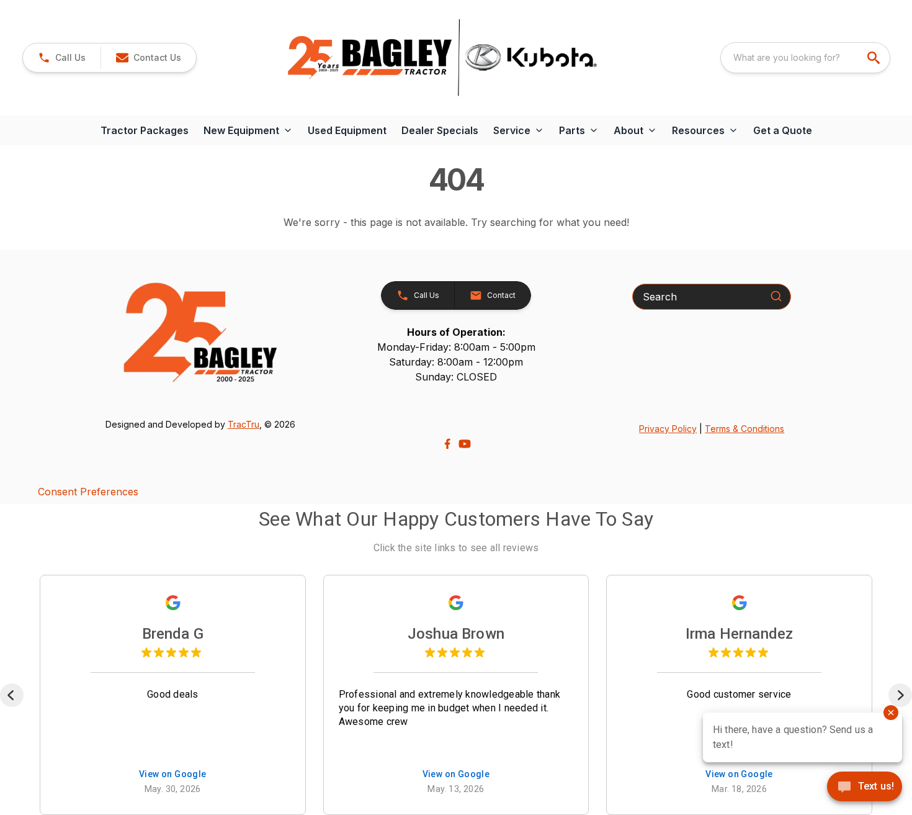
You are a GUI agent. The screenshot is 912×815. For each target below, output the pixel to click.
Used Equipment (347, 130)
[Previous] (12, 695)
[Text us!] (864, 787)
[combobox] (805, 58)
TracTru (243, 424)
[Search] (776, 296)
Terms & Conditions (744, 428)
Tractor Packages (145, 130)
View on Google (173, 774)
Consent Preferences (88, 491)
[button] (62, 58)
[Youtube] (464, 444)
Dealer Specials (439, 130)
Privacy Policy (668, 428)
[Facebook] (447, 444)
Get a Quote (782, 130)
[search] (875, 57)
